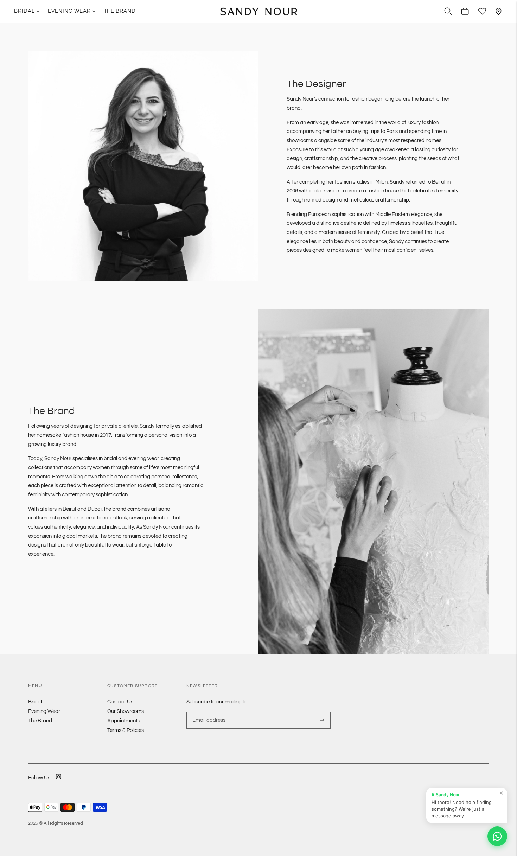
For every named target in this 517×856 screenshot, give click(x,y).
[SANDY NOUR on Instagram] (58, 781)
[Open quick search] (448, 11)
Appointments (123, 720)
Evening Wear (69, 11)
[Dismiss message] (501, 793)
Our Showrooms (125, 711)
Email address (208, 711)
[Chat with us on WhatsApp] (497, 836)
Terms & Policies (125, 730)
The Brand (120, 11)
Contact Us (120, 701)
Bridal (24, 11)
